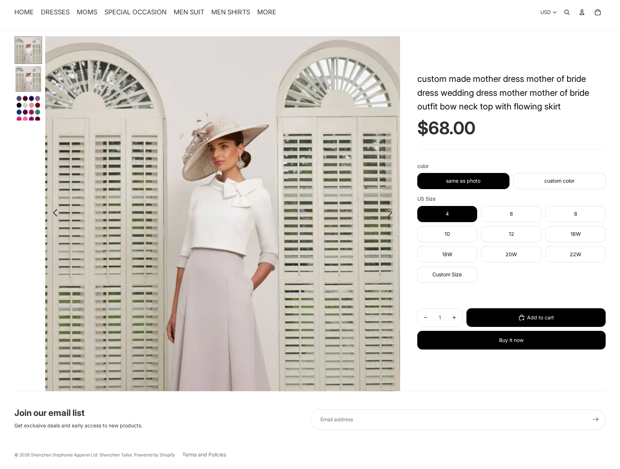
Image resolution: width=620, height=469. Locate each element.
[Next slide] (392, 214)
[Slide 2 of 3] (28, 79)
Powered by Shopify (154, 455)
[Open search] (567, 12)
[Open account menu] (582, 12)
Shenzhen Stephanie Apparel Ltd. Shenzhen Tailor (81, 455)
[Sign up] (595, 419)
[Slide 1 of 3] (28, 50)
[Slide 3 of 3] (28, 108)
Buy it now (511, 340)
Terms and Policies (204, 454)
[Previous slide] (53, 214)
